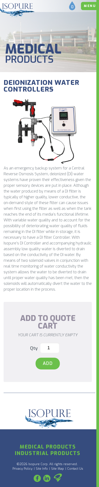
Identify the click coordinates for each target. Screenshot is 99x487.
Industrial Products (47, 453)
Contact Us (75, 469)
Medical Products (48, 446)
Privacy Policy (22, 469)
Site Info (42, 469)
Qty (34, 348)
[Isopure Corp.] (17, 10)
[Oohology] (57, 478)
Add (48, 363)
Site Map (57, 469)
